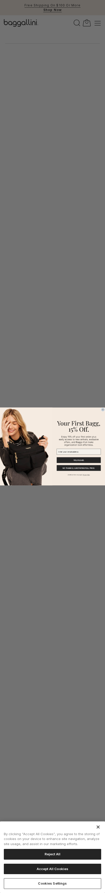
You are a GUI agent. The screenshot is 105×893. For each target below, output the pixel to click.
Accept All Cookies (52, 869)
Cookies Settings (52, 883)
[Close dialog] (102, 409)
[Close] (98, 827)
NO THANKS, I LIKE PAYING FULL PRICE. (79, 468)
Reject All (52, 854)
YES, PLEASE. (78, 460)
